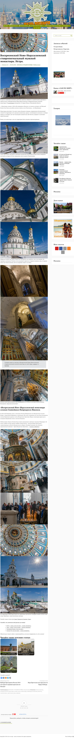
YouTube (7, 365)
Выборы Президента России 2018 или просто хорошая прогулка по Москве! (10, 683)
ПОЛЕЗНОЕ (66, 25)
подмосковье (3, 693)
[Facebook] (61, 248)
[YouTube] (57, 248)
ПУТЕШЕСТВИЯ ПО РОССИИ (53, 25)
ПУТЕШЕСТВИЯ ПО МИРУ (36, 25)
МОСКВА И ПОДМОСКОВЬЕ (25, 65)
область (40, 691)
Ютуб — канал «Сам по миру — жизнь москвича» (19, 625)
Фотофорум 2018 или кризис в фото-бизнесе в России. (65, 180)
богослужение (39, 689)
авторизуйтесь (22, 714)
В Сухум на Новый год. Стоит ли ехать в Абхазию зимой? (65, 156)
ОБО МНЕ (37, 27)
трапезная (10, 693)
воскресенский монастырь (7, 691)
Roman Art (5, 65)
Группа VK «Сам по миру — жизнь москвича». (18, 630)
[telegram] (63, 252)
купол (19, 691)
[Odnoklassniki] (69, 248)
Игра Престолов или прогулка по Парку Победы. (38, 682)
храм (14, 693)
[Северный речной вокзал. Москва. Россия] (62, 119)
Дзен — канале (33, 364)
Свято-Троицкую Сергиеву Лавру (22, 619)
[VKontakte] (65, 248)
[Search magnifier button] (71, 36)
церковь (18, 693)
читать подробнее (34, 426)
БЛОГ (6, 25)
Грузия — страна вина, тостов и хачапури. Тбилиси (65, 163)
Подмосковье (36, 65)
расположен (11, 103)
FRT (73, 736)
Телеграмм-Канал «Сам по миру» (15, 629)
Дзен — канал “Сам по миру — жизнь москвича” (19, 627)
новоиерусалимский (32, 691)
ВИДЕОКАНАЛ (14, 25)
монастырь (24, 691)
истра (15, 691)
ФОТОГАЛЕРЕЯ (24, 25)
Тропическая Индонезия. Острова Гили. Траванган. (64, 148)
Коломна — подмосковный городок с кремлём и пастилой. (65, 171)
